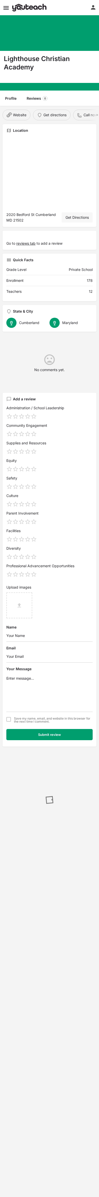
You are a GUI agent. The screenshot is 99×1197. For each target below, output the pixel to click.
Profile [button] (10, 98)
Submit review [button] (49, 735)
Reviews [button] (36, 98)
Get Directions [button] (77, 217)
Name (11, 627)
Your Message (18, 669)
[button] (6, 8)
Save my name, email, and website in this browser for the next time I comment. (52, 720)
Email (11, 648)
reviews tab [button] (26, 243)
